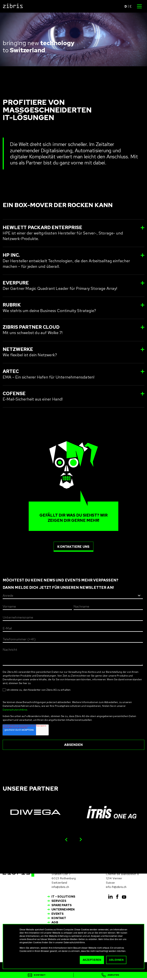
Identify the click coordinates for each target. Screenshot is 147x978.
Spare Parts (61, 905)
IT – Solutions (63, 896)
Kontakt (58, 918)
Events (57, 914)
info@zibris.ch (60, 887)
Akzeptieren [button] (92, 960)
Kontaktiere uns (73, 547)
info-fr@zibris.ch (116, 887)
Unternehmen (63, 909)
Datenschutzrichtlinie (15, 709)
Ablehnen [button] (116, 960)
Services (58, 901)
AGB (54, 922)
